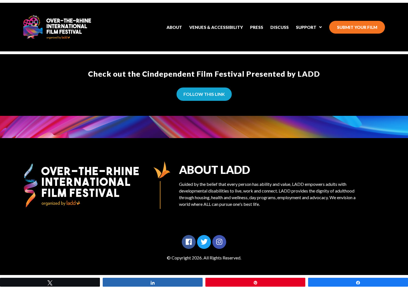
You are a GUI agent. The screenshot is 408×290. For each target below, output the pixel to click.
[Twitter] (204, 242)
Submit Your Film (357, 27)
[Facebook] (189, 242)
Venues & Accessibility (216, 27)
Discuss (279, 27)
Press (256, 27)
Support (306, 27)
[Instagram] (219, 242)
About (174, 27)
